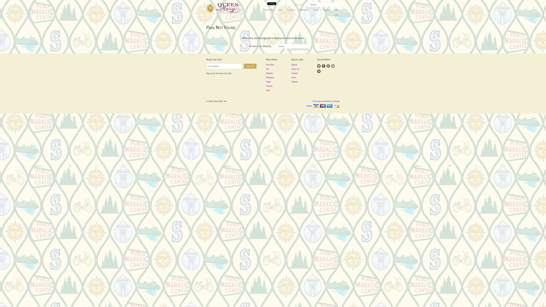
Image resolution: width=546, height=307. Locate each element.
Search (294, 64)
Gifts (337, 10)
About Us (295, 69)
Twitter (319, 66)
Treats (316, 10)
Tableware (304, 10)
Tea (280, 10)
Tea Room (269, 10)
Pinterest (328, 66)
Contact (294, 73)
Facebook (323, 66)
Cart (336, 15)
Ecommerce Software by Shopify (326, 101)
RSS (319, 71)
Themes (326, 10)
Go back (252, 46)
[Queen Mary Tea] (227, 8)
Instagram (333, 66)
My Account (298, 5)
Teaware (290, 10)
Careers (294, 81)
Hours (293, 77)
